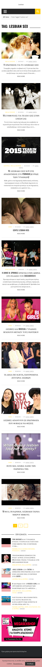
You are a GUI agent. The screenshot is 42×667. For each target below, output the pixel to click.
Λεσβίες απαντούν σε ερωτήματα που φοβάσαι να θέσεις (21, 422)
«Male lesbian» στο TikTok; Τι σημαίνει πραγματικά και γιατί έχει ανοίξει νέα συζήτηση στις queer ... (26, 572)
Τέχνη (14, 593)
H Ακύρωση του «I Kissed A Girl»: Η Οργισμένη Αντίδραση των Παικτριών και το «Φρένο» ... (26, 585)
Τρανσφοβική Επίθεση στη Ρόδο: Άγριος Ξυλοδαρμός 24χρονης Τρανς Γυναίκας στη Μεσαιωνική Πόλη (25, 558)
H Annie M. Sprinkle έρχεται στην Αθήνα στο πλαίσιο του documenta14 (21, 274)
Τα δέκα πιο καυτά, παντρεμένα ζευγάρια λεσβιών (21, 376)
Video (10, 227)
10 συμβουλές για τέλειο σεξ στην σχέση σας (21, 117)
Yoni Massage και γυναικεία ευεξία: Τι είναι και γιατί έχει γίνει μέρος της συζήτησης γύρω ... (25, 542)
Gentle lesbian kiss (21, 230)
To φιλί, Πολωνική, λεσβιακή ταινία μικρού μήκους (21, 513)
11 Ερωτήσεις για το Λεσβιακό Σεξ (21, 64)
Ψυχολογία (16, 551)
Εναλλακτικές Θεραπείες (26, 549)
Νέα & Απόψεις (16, 166)
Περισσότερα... (18, 664)
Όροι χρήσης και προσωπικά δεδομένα (14, 651)
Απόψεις (7, 166)
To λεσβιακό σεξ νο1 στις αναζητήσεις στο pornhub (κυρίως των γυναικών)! (21, 174)
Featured (15, 549)
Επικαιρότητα (10, 269)
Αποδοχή (30, 664)
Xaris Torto (33, 61)
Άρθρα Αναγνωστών (30, 607)
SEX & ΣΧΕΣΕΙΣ (10, 61)
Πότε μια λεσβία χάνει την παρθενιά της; (21, 467)
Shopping (21, 607)
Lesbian (21, 4)
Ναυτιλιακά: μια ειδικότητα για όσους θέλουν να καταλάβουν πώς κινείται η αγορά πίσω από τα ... (24, 600)
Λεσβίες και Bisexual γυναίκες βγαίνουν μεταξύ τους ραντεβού (21, 330)
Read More (21, 76)
